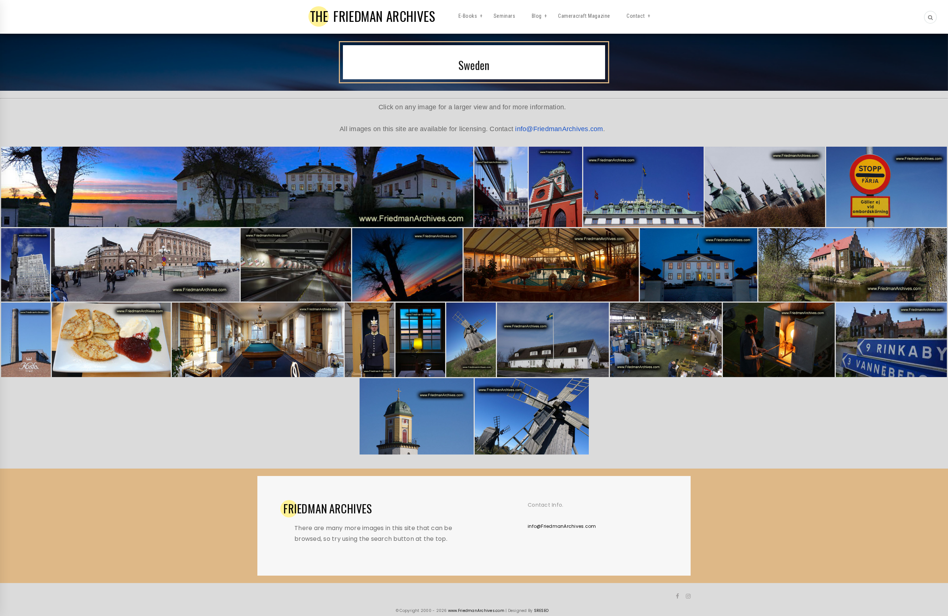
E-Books (467, 16)
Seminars (504, 16)
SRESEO (541, 610)
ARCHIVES (327, 508)
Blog (537, 16)
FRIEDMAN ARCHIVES (372, 16)
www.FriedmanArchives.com (476, 610)
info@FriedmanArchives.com (559, 129)
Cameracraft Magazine (584, 16)
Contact (636, 16)
